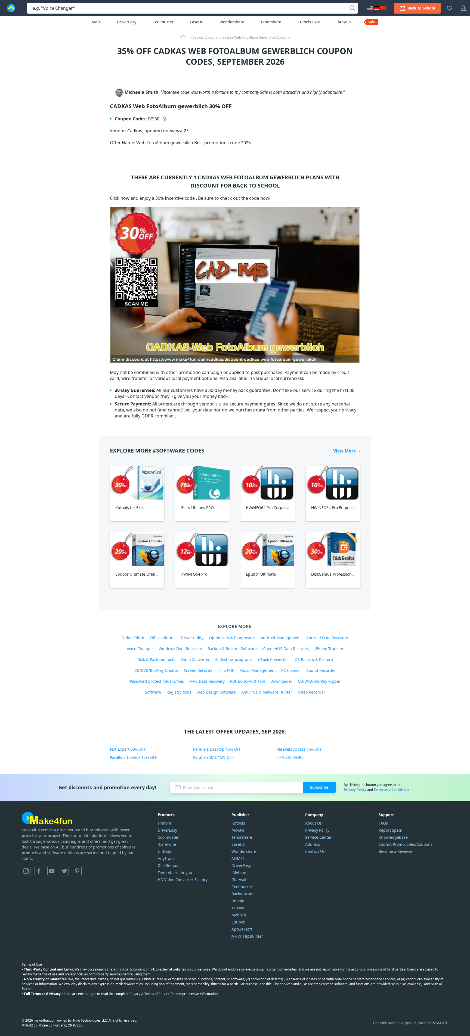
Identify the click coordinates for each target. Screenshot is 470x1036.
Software (153, 692)
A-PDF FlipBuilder (247, 936)
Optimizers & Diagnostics (232, 637)
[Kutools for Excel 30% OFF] (137, 483)
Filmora (164, 823)
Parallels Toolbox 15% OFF (133, 757)
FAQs (383, 823)
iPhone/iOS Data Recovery (285, 648)
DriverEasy (126, 21)
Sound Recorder (321, 670)
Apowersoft (241, 929)
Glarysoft (239, 879)
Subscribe (319, 787)
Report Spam (390, 830)
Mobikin (238, 915)
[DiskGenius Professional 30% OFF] (333, 549)
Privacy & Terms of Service (149, 993)
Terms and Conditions (391, 789)
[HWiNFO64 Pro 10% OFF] (202, 549)
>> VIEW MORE (290, 757)
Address (312, 844)
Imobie (237, 900)
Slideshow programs (234, 659)
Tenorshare (271, 21)
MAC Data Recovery (207, 681)
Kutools (238, 823)
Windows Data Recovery (180, 648)
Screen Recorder (199, 670)
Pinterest (77, 871)
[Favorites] (449, 8)
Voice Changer (140, 648)
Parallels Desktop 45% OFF (217, 749)
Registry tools (178, 692)
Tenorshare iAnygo (175, 872)
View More (344, 451)
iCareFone (167, 844)
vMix (96, 21)
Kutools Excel (309, 21)
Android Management (281, 637)
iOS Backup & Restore (313, 659)
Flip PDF (226, 670)
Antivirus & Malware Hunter (266, 692)
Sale (371, 21)
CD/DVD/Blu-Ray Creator (156, 670)
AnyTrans (166, 858)
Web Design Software (216, 692)
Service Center (318, 837)
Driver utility (192, 637)
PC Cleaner (291, 670)
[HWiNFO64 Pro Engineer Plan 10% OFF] (333, 483)
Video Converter (195, 659)
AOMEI (237, 858)
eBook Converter (273, 659)
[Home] (184, 37)
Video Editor (133, 637)
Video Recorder (311, 692)
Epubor (238, 922)
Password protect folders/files (157, 681)
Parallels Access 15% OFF (299, 749)
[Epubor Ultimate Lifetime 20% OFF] (137, 549)
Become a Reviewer (396, 851)
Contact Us (315, 851)
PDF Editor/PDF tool (247, 681)
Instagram (26, 871)
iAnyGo (344, 21)
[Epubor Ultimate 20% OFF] (267, 549)
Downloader (281, 681)
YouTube (51, 871)
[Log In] (463, 8)
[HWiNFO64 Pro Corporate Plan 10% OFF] (267, 483)
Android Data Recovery (327, 637)
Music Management (257, 670)
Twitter (64, 871)
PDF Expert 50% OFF (128, 749)
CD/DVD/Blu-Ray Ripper (319, 681)
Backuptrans (242, 893)
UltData (164, 851)
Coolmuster (163, 21)
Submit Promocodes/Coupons (405, 844)
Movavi (237, 830)
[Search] (352, 8)
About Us (313, 823)
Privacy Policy (355, 789)
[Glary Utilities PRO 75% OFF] (202, 483)
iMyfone (238, 872)
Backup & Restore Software (232, 648)
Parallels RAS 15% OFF (213, 757)
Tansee (237, 907)
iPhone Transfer (329, 648)
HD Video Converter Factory (183, 879)
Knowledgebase (393, 837)
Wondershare (231, 21)
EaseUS (196, 21)
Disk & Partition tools (156, 659)
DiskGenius (168, 865)
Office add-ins (162, 637)
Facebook (39, 871)
